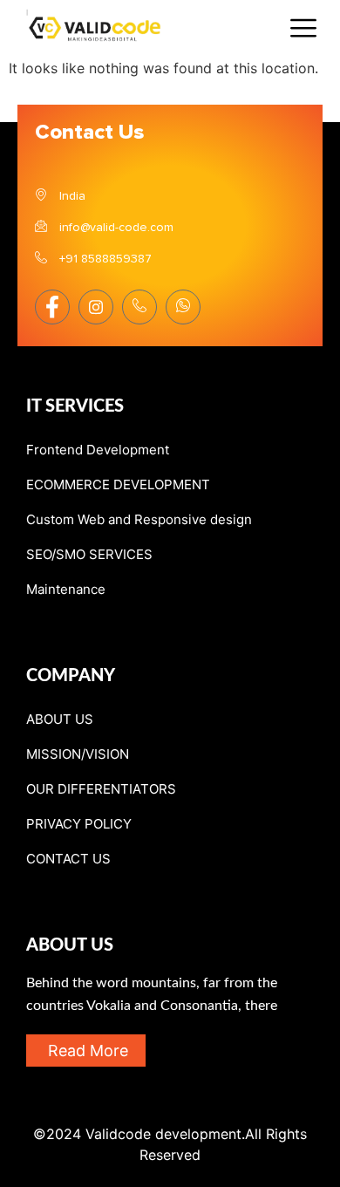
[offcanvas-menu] (303, 28)
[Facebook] (52, 307)
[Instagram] (95, 307)
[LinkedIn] (139, 307)
